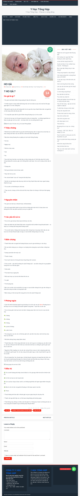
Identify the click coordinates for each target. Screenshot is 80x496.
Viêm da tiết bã (61, 89)
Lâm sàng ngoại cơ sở (62, 121)
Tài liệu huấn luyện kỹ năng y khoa (66, 113)
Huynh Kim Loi (17, 86)
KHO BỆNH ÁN (34, 1)
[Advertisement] (40, 33)
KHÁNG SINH (18, 1)
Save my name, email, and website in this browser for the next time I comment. (25, 455)
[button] (74, 469)
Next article (47, 417)
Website (6, 450)
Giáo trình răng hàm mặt (63, 118)
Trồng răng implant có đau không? (66, 72)
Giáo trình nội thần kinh (63, 116)
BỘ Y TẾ (26, 1)
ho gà (7, 410)
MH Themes (27, 494)
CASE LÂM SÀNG (45, 1)
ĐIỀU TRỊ (35, 16)
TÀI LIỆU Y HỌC (26, 16)
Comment (6, 430)
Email (5, 446)
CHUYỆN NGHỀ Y (62, 16)
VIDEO (70, 16)
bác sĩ (41, 304)
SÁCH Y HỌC (44, 16)
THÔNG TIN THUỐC (8, 1)
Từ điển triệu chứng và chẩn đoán (65, 108)
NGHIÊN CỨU (53, 16)
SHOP (11, 16)
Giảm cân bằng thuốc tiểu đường (65, 84)
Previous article (9, 417)
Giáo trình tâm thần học (63, 146)
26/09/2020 (8, 86)
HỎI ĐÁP (5, 4)
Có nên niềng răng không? (64, 91)
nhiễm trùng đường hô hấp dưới (22, 410)
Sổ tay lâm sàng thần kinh (63, 110)
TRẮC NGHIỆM (13, 4)
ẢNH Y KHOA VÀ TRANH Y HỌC (10, 20)
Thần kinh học (60, 123)
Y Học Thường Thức (38, 86)
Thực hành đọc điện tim (63, 97)
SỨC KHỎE (17, 16)
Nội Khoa (31, 86)
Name (5, 441)
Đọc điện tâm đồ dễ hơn (63, 94)
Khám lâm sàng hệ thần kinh (64, 143)
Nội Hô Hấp (25, 86)
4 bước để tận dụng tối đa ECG (65, 61)
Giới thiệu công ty (11, 480)
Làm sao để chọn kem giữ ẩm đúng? (66, 86)
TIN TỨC (5, 16)
